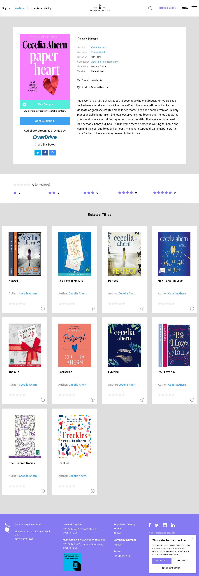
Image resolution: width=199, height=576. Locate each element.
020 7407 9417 (71, 529)
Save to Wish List (91, 80)
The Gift (14, 372)
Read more (173, 554)
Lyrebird (113, 372)
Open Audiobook (45, 121)
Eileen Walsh (98, 52)
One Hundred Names (22, 463)
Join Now (19, 8)
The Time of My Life (70, 281)
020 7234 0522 (71, 544)
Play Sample (45, 104)
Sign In (6, 8)
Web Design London (159, 533)
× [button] (192, 538)
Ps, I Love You (167, 372)
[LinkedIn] (173, 525)
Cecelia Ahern (99, 47)
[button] (194, 8)
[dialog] (172, 554)
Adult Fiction (98, 61)
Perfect (113, 281)
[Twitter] (157, 525)
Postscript (65, 372)
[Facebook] (149, 525)
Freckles (63, 463)
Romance (112, 61)
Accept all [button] (162, 561)
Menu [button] (185, 8)
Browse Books (167, 8)
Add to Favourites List (95, 87)
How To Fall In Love (170, 281)
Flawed (13, 281)
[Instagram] (165, 525)
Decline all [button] (183, 561)
